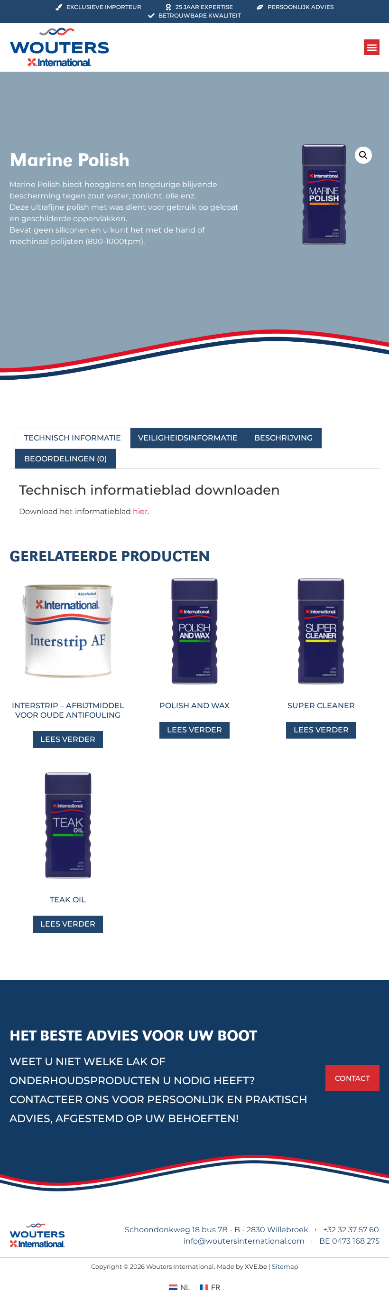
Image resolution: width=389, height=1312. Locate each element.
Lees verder (67, 739)
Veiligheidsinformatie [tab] (188, 437)
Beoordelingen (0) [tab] (65, 458)
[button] (372, 47)
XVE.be (256, 1266)
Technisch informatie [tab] (72, 437)
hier (140, 511)
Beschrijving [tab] (283, 437)
